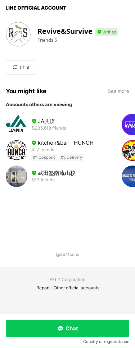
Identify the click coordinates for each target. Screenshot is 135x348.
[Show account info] (106, 32)
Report (43, 287)
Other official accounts (76, 287)
